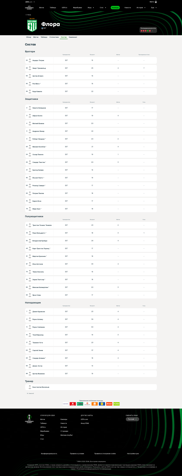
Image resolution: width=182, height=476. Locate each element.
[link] (41, 7)
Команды (64, 419)
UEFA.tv (43, 427)
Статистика (54, 37)
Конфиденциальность (49, 453)
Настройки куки (133, 453)
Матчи (35, 37)
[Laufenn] (65, 404)
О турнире (64, 431)
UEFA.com (84, 419)
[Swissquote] (87, 404)
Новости (64, 423)
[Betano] (109, 404)
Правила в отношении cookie (105, 453)
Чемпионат (73, 37)
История (64, 427)
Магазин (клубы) (67, 435)
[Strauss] (73, 404)
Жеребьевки (44, 431)
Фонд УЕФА (85, 423)
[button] (91, 7)
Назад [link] (29, 14)
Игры (42, 435)
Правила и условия (77, 453)
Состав (64, 37)
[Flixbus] (116, 404)
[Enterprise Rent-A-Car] (80, 404)
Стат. (42, 439)
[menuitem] (42, 7)
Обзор (28, 37)
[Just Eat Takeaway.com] (95, 404)
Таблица (44, 37)
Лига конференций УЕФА (29, 7)
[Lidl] (102, 404)
